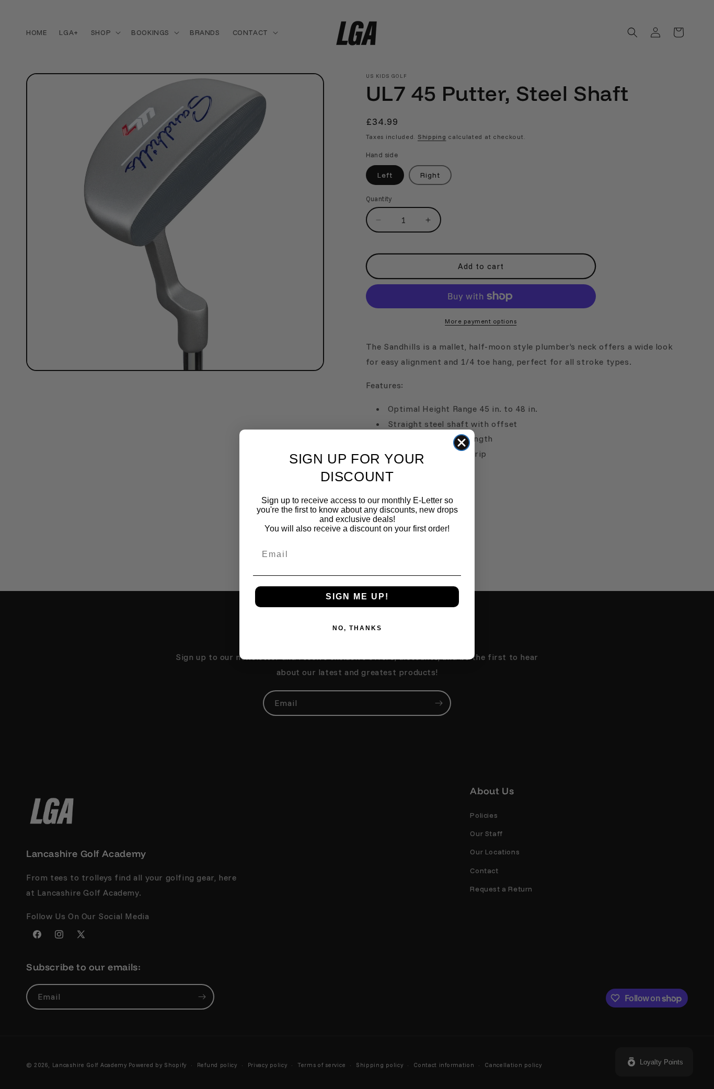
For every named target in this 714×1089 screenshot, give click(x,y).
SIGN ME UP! (357, 596)
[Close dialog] (461, 442)
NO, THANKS (357, 628)
